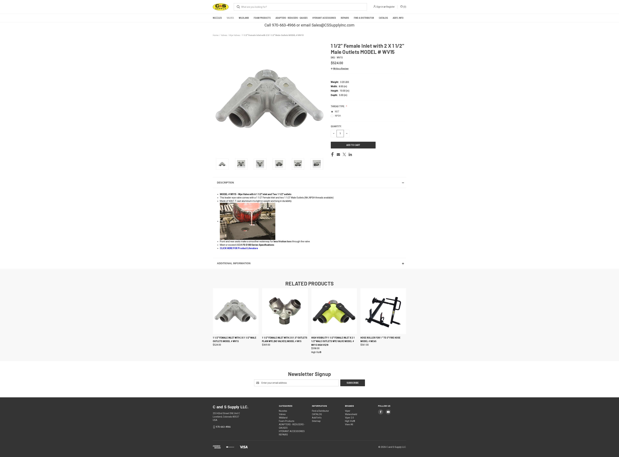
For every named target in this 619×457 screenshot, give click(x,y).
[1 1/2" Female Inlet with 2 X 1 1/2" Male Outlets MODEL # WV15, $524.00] (235, 311)
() (404, 6)
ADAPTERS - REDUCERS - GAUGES (291, 18)
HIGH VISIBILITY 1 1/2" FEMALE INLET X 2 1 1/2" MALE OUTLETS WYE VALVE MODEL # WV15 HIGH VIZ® (333, 341)
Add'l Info (398, 18)
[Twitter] (344, 154)
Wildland (244, 18)
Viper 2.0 (349, 417)
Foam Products (262, 18)
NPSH (338, 115)
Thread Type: (338, 106)
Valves (230, 18)
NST (337, 111)
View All (349, 424)
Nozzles (217, 18)
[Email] (338, 154)
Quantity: (336, 126)
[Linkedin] (350, 154)
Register (390, 6)
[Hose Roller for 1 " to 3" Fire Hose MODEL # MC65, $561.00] (383, 311)
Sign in (379, 6)
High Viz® (350, 421)
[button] (340, 68)
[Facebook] (332, 154)
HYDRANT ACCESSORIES (324, 18)
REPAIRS (345, 18)
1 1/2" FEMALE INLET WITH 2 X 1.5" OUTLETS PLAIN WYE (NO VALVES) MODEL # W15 (284, 339)
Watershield (351, 414)
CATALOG (383, 18)
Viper (347, 411)
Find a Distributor (364, 18)
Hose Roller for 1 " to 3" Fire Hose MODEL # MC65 (380, 339)
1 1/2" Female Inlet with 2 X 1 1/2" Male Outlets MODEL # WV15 (234, 339)
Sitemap (316, 421)
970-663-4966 (223, 426)
